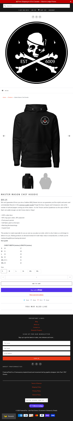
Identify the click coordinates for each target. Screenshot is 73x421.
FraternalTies (23, 410)
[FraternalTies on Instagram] (36, 17)
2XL (30, 271)
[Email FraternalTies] (40, 17)
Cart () (43, 10)
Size (2, 267)
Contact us (36, 327)
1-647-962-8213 (23, 10)
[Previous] (4, 136)
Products (10, 97)
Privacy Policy (36, 391)
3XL (37, 271)
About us (36, 324)
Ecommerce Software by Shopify (48, 410)
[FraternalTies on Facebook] (33, 17)
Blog (36, 321)
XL (23, 271)
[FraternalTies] (36, 52)
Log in (33, 10)
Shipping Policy (36, 387)
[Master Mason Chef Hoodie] (36, 136)
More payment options (36, 295)
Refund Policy (36, 395)
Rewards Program (36, 330)
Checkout (52, 10)
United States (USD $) (35, 400)
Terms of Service (36, 383)
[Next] (69, 136)
